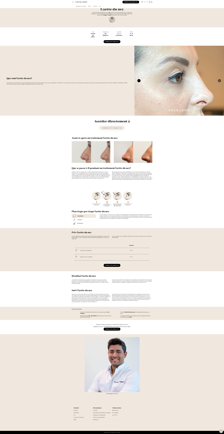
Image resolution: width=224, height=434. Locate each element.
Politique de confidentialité (99, 415)
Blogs (75, 419)
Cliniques (76, 410)
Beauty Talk (95, 419)
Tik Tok (115, 415)
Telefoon (147, 2)
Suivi (121, 128)
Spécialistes (76, 412)
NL (149, 2)
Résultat (116, 128)
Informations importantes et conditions (102, 412)
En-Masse (118, 432)
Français (142, 2)
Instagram (116, 412)
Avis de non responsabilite (99, 417)
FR (151, 2)
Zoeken (145, 2)
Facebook (116, 410)
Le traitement (105, 128)
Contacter (95, 410)
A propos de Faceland (79, 417)
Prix (111, 128)
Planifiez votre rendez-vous (130, 2)
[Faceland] (81, 2)
